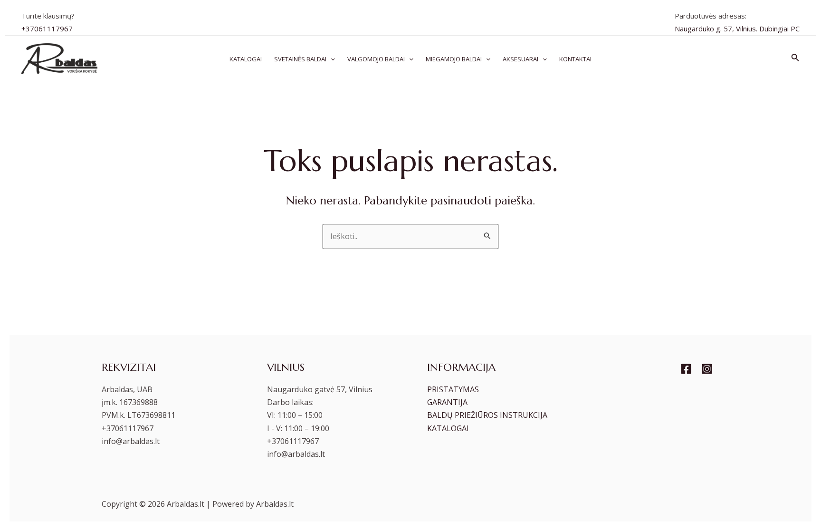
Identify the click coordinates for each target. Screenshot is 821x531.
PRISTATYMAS (453, 389)
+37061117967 (47, 28)
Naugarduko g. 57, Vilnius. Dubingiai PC (737, 28)
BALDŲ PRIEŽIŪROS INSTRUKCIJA (487, 415)
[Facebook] (686, 369)
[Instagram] (707, 369)
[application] (330, 59)
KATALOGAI (448, 428)
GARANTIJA (447, 402)
